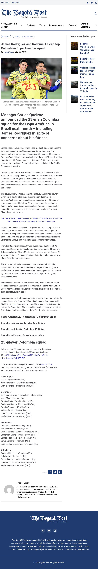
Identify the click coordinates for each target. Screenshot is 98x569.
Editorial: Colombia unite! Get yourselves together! (87, 48)
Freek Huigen (9, 52)
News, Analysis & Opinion (9, 25)
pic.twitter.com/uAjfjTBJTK (13, 358)
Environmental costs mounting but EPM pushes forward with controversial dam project (87, 104)
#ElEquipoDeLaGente (38, 355)
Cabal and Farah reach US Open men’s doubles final (87, 72)
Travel (42, 25)
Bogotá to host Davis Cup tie (87, 60)
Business (31, 25)
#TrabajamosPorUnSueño (17, 355)
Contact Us (15, 3)
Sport (71, 25)
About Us (5, 3)
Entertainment (55, 25)
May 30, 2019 (46, 364)
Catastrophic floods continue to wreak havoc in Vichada (88, 87)
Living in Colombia (85, 25)
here (14, 304)
